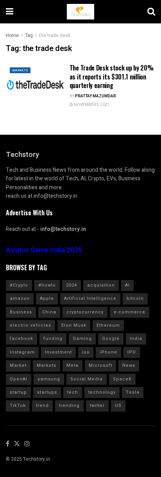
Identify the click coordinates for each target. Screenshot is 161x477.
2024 (71, 285)
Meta (72, 365)
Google (111, 338)
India (136, 338)
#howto (47, 285)
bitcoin (135, 298)
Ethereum (108, 325)
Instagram (22, 352)
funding (53, 338)
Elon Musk (73, 325)
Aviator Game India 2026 (44, 250)
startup (18, 392)
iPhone (108, 352)
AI (127, 285)
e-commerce (129, 312)
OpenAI (18, 379)
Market (18, 365)
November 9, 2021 (91, 104)
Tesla (133, 392)
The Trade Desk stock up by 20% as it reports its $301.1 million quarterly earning (111, 76)
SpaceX (122, 379)
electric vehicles (30, 325)
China (49, 312)
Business (21, 312)
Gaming (82, 338)
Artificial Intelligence (90, 298)
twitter (97, 405)
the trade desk (54, 35)
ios (85, 352)
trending (69, 405)
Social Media (86, 379)
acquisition (101, 285)
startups (47, 392)
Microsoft (100, 365)
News (128, 365)
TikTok (18, 405)
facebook (21, 338)
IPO (131, 352)
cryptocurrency (85, 312)
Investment (58, 352)
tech (72, 392)
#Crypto (19, 285)
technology (102, 392)
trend (42, 405)
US (118, 405)
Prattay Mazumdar (95, 96)
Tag (29, 35)
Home (12, 35)
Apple (47, 298)
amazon (20, 298)
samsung (49, 379)
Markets (20, 70)
